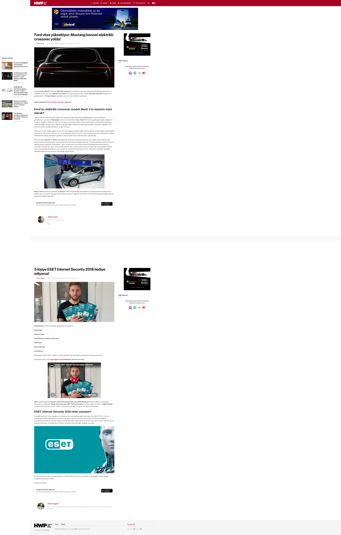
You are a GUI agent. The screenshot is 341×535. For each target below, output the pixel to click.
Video (114, 3)
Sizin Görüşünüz (125, 3)
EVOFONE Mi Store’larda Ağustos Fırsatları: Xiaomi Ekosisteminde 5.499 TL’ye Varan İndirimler (21, 90)
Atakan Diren (40, 43)
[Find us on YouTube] (134, 529)
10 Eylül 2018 (50, 43)
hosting (63, 529)
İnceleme (96, 3)
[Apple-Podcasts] (130, 73)
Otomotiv (62, 43)
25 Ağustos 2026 (19, 69)
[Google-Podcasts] (139, 73)
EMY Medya (47, 530)
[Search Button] (148, 3)
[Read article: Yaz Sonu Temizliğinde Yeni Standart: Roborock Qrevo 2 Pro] (7, 66)
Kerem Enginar (41, 278)
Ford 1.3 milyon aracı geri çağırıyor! (59, 102)
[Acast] (144, 73)
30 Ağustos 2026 (19, 121)
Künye (56, 524)
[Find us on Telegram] (141, 529)
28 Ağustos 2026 (19, 82)
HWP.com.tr (58, 529)
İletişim (63, 524)
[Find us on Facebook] (131, 529)
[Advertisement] (15, 28)
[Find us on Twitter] (128, 529)
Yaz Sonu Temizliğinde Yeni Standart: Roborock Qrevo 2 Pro (21, 64)
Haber (105, 3)
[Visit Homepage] (40, 3)
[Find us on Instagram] (137, 529)
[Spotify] (134, 73)
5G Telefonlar (140, 3)
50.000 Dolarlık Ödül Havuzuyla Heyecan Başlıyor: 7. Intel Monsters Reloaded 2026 (20, 76)
